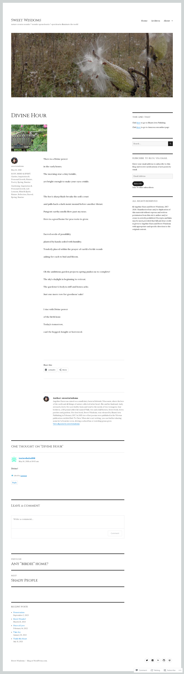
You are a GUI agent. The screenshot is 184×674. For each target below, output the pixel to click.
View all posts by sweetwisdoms (66, 424)
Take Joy (17, 632)
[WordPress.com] (169, 660)
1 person (23, 476)
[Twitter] (147, 660)
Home (144, 20)
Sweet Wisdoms (26, 20)
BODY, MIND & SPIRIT (20, 174)
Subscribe (138, 184)
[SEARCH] (170, 143)
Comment (115, 533)
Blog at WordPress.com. (37, 661)
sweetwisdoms (17, 166)
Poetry (14, 182)
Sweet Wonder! (19, 619)
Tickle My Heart (20, 639)
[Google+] (158, 660)
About (167, 20)
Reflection (22, 194)
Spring (20, 182)
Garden (14, 176)
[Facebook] (152, 660)
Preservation (18, 612)
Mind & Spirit (25, 191)
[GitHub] (164, 660)
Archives (155, 20)
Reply (14, 483)
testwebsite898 (27, 458)
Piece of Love (19, 625)
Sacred (30, 194)
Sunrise (27, 182)
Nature (29, 179)
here (138, 123)
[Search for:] (150, 144)
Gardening (15, 186)
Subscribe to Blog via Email (149, 158)
